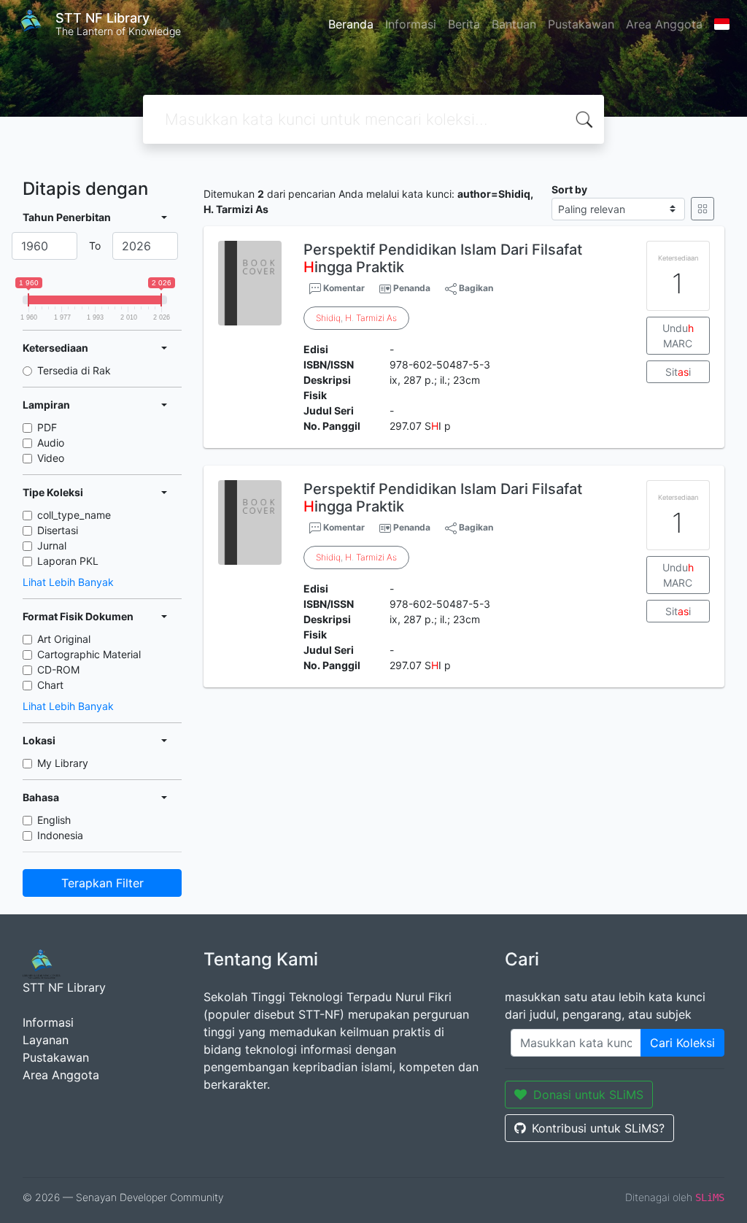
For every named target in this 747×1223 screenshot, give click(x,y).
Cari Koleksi (682, 1042)
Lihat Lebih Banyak (68, 582)
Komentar (343, 287)
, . (356, 317)
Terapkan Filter (102, 883)
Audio (50, 442)
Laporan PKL (67, 561)
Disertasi (57, 530)
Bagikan (475, 287)
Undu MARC (678, 336)
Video (50, 458)
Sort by (569, 189)
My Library (62, 763)
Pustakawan (581, 24)
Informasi (410, 24)
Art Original (63, 639)
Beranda (351, 24)
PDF (47, 427)
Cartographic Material (89, 654)
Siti (678, 372)
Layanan (46, 1040)
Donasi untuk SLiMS (588, 1094)
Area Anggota (664, 24)
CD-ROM (58, 669)
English (54, 820)
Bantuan (514, 24)
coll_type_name (74, 515)
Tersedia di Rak (74, 370)
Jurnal (51, 545)
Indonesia (60, 835)
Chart (50, 685)
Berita (464, 24)
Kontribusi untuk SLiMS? (598, 1128)
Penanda (411, 287)
